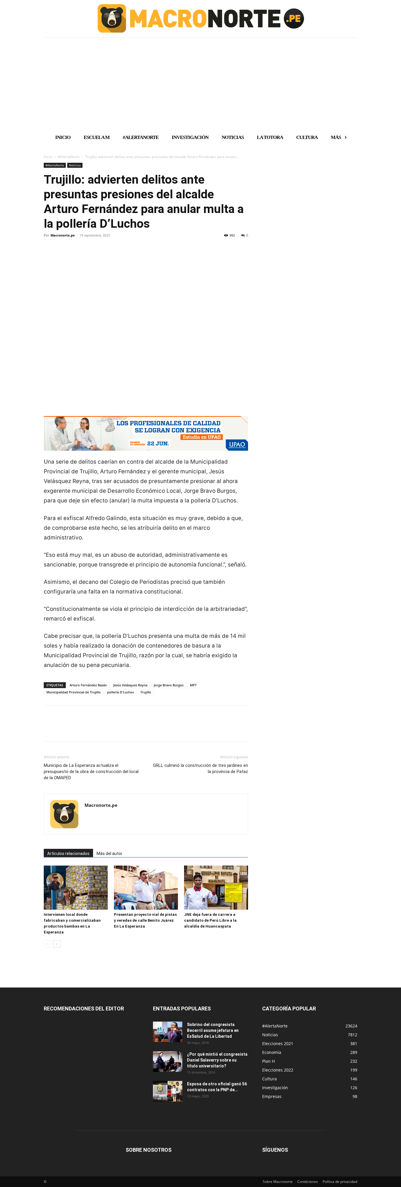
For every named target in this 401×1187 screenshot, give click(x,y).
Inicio (48, 156)
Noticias (75, 165)
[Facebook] (49, 255)
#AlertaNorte (69, 156)
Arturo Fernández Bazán (88, 685)
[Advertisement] (200, 83)
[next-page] (56, 944)
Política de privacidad (340, 1181)
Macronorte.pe (62, 235)
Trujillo (145, 692)
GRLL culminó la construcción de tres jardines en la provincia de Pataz (200, 768)
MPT (193, 685)
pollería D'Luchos (120, 692)
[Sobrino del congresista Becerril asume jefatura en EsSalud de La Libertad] (167, 1032)
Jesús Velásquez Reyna (130, 685)
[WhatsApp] (90, 255)
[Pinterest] (76, 255)
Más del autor (109, 853)
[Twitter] (63, 255)
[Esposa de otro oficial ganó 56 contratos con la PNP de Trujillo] (167, 1091)
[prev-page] (47, 944)
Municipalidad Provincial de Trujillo (73, 692)
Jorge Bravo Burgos (168, 685)
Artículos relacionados (68, 853)
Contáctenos (307, 1181)
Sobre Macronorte (278, 1181)
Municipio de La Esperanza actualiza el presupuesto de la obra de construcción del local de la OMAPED (91, 771)
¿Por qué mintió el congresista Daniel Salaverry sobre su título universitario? (217, 1060)
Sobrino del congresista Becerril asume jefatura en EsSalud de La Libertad (213, 1030)
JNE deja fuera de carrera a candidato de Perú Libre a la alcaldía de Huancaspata (210, 920)
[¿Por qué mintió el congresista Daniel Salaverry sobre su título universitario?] (167, 1061)
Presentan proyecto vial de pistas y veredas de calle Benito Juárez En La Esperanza (145, 920)
